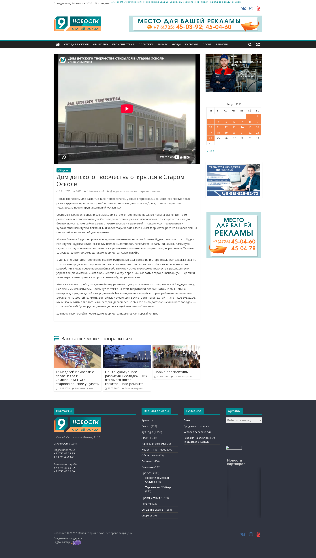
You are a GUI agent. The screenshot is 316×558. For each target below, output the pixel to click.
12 (226, 127)
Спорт (207, 44)
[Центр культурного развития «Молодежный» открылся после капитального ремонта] (127, 347)
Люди (176, 44)
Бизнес (163, 44)
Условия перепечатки (197, 432)
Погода (146, 461)
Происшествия (123, 44)
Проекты (147, 473)
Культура (191, 44)
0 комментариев (84, 388)
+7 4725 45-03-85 (64, 453)
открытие (144, 191)
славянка (155, 191)
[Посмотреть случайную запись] (258, 44)
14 (242, 127)
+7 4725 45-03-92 (64, 468)
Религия (222, 44)
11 (218, 127)
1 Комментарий (95, 191)
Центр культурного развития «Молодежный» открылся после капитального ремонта (126, 378)
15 (250, 127)
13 (234, 127)
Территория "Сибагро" (159, 487)
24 (210, 138)
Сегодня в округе (76, 44)
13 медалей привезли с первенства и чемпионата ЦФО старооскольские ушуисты (77, 378)
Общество (100, 44)
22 (250, 132)
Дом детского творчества (123, 191)
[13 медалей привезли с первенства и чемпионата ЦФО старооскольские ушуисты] (77, 347)
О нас (187, 420)
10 (210, 127)
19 (226, 132)
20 (234, 132)
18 (218, 132)
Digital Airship (62, 542)
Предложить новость (197, 426)
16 (257, 127)
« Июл (210, 151)
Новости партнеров (154, 449)
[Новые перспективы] (176, 347)
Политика (146, 44)
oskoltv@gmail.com (65, 443)
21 (242, 132)
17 (210, 132)
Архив (145, 420)
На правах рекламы (154, 443)
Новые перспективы (171, 372)
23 (257, 132)
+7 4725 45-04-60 (64, 471)
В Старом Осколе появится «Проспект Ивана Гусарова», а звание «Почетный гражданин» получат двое (176, 3)
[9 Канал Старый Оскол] (58, 44)
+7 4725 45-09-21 (64, 457)
